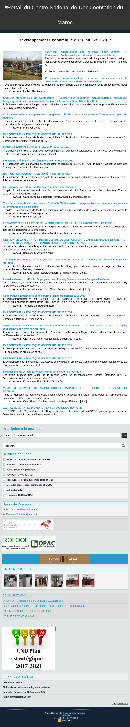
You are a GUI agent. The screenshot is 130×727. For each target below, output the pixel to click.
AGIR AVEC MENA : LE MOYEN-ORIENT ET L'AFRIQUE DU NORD (42, 407)
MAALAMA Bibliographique (20, 469)
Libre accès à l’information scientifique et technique (44, 606)
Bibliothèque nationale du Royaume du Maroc (27, 687)
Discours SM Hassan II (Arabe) (22, 509)
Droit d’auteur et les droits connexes (33, 600)
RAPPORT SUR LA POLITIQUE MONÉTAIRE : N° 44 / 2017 (37, 358)
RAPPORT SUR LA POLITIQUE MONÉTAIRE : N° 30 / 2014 (37, 312)
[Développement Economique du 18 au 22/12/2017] (22, 51)
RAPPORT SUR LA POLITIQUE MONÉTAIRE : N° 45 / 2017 (37, 173)
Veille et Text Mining (18, 616)
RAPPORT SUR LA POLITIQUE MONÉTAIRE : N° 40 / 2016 (37, 345)
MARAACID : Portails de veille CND (24, 464)
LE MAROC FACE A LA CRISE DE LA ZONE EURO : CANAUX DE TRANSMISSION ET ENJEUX (59, 223)
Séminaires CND (14, 595)
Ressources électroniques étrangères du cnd (29, 480)
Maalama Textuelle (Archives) (21, 514)
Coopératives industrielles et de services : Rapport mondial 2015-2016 (44, 295)
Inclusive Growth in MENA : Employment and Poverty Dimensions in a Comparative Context (57, 279)
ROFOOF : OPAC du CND (19, 475)
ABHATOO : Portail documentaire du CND (28, 459)
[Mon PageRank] (120, 704)
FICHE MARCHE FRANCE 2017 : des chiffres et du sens (36, 147)
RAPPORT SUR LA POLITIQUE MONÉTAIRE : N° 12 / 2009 (37, 134)
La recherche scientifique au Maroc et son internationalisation (39, 187)
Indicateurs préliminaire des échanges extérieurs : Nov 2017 (38, 160)
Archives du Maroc (12, 682)
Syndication (66, 720)
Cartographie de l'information (27, 611)
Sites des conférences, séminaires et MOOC (29, 485)
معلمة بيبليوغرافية (14, 490)
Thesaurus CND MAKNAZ (19, 495)
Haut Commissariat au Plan (17, 697)
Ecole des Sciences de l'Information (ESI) (24, 692)
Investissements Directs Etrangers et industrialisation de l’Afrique (42, 371)
